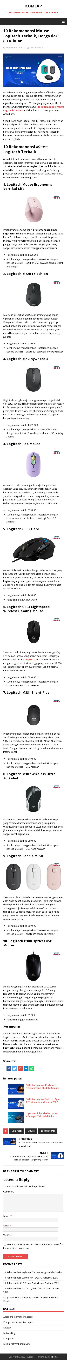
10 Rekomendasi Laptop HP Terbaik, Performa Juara (31, 1277)
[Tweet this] (14, 1068)
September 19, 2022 (15, 47)
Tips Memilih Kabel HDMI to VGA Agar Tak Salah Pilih (42, 1115)
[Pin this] (20, 1068)
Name (6, 1216)
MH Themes (52, 1356)
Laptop (7, 1327)
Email (6, 1225)
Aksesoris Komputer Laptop (18, 1316)
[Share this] (9, 1068)
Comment (8, 1191)
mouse (31, 1131)
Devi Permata (36, 47)
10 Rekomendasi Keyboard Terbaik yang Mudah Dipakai (42, 1086)
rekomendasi (47, 1131)
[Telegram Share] (26, 1068)
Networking (9, 1333)
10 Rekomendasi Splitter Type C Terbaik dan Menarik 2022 (43, 1101)
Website (7, 1234)
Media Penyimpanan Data (17, 1343)
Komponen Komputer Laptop (18, 1322)
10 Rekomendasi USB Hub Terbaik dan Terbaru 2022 (31, 1283)
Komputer (8, 1338)
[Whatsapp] (31, 1068)
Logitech (17, 1131)
